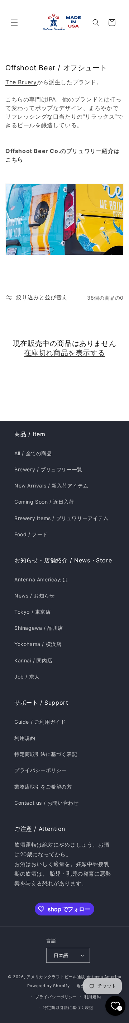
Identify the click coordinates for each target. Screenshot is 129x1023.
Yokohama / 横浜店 (37, 644)
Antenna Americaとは (41, 579)
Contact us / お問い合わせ (46, 803)
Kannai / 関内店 (33, 660)
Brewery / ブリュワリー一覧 (48, 469)
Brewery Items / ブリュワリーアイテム (61, 518)
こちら (14, 159)
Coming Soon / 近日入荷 (44, 502)
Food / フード (31, 534)
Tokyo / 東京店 (32, 612)
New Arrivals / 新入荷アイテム (51, 485)
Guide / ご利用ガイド (40, 722)
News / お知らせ (34, 596)
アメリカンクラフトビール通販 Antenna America (74, 976)
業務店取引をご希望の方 (43, 787)
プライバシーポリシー (40, 770)
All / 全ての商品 (33, 453)
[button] (14, 22)
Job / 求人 (27, 677)
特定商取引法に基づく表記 (45, 754)
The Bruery (21, 82)
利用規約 (24, 738)
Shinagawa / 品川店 (38, 628)
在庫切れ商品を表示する (64, 352)
